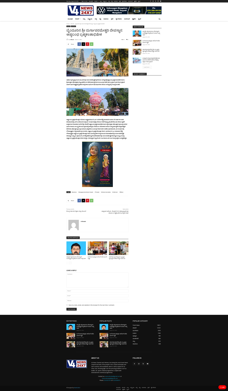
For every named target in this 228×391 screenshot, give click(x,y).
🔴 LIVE (222, 387)
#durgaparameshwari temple (85, 192)
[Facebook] (151, 1)
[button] (159, 19)
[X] (156, 1)
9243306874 (116, 380)
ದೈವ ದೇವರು (73, 26)
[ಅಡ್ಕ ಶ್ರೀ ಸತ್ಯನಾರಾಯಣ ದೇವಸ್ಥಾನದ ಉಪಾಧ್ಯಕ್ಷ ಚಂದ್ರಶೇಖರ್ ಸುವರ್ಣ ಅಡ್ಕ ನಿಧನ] (76, 248)
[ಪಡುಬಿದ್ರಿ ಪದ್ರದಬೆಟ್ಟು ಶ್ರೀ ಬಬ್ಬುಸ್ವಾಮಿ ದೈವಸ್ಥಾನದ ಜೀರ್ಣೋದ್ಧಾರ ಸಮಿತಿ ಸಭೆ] (118, 248)
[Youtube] (161, 1)
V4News (121, 192)
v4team (72, 39)
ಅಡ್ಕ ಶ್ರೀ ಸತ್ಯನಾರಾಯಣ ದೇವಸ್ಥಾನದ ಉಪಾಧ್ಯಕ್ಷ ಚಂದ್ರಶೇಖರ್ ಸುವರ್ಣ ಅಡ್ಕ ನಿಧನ (151, 33)
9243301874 (107, 380)
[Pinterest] (87, 44)
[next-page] (70, 263)
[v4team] (67, 39)
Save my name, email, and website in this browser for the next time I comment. (92, 305)
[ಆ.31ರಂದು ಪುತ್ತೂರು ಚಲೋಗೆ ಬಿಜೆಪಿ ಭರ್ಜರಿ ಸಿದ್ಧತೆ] (97, 248)
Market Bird (77, 387)
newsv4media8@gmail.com (110, 378)
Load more (146, 67)
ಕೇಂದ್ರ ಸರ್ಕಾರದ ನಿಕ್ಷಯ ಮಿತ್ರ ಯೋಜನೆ (76, 211)
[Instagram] (153, 1)
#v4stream (115, 192)
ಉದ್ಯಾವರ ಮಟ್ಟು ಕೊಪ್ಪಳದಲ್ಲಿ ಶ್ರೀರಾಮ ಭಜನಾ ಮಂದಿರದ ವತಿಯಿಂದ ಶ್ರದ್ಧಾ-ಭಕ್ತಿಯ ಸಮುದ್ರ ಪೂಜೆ (151, 59)
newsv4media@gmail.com (112, 376)
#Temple (97, 192)
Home (68, 24)
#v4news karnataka (106, 192)
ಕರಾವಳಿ (72, 24)
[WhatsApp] (91, 44)
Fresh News (69, 254)
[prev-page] (67, 263)
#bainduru (74, 192)
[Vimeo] (158, 1)
